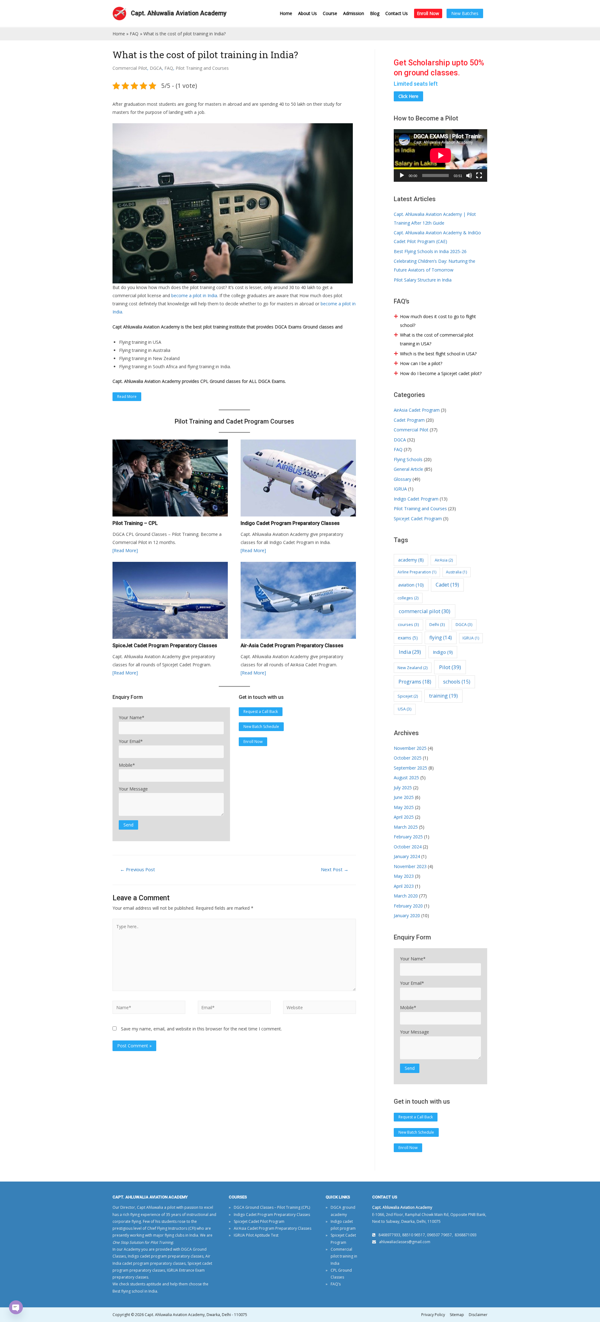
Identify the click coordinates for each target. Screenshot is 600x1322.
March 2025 (406, 827)
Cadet (447, 584)
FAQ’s (336, 1284)
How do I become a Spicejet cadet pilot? (441, 373)
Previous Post (137, 869)
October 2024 (408, 847)
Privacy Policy (433, 1314)
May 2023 (404, 876)
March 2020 (406, 896)
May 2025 (404, 807)
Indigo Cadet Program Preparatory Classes (272, 1214)
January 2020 (407, 915)
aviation (411, 585)
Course (330, 13)
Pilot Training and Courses (202, 68)
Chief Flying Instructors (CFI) (171, 1228)
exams (408, 638)
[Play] (402, 175)
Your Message (133, 789)
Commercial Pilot (129, 68)
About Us (307, 13)
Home (286, 13)
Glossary (402, 479)
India (410, 651)
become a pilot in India (194, 295)
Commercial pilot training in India (344, 1256)
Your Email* (131, 741)
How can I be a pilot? (421, 363)
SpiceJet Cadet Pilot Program (259, 1221)
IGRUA (400, 489)
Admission (353, 13)
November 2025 (410, 748)
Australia (456, 572)
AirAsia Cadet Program (417, 410)
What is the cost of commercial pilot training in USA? (436, 339)
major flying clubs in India (175, 1235)
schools (456, 681)
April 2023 (404, 886)
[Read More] (125, 550)
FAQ (168, 68)
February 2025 (408, 837)
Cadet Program (409, 420)
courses (408, 624)
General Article (408, 469)
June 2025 (404, 797)
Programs (414, 681)
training (443, 695)
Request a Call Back (260, 711)
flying (440, 637)
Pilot (450, 667)
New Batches (464, 13)
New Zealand (413, 667)
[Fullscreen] (479, 175)
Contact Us (396, 13)
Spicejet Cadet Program (418, 518)
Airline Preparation (417, 572)
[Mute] (469, 175)
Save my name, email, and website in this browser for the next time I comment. (201, 1029)
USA (405, 709)
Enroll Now (428, 13)
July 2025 (403, 788)
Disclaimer (478, 1314)
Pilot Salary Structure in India (423, 280)
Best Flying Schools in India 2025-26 (430, 251)
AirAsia (444, 560)
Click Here (408, 96)
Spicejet (408, 696)
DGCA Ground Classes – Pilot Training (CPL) (272, 1207)
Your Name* (131, 717)
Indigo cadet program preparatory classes (165, 1256)
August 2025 (406, 777)
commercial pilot (424, 611)
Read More (127, 396)
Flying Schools (408, 459)
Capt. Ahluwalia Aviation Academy (179, 13)
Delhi (437, 624)
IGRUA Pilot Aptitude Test (256, 1235)
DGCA (156, 68)
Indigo (443, 652)
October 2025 (408, 758)
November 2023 (410, 866)
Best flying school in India (134, 1291)
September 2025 (410, 768)
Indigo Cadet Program (416, 499)
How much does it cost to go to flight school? (438, 320)
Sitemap (457, 1314)
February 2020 (408, 906)
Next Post (334, 869)
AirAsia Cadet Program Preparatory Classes (272, 1228)
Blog (374, 13)
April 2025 (404, 817)
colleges (408, 598)
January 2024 (407, 856)
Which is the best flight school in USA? (438, 354)
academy (411, 560)
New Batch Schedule (261, 726)
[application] (440, 155)
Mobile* (127, 765)
